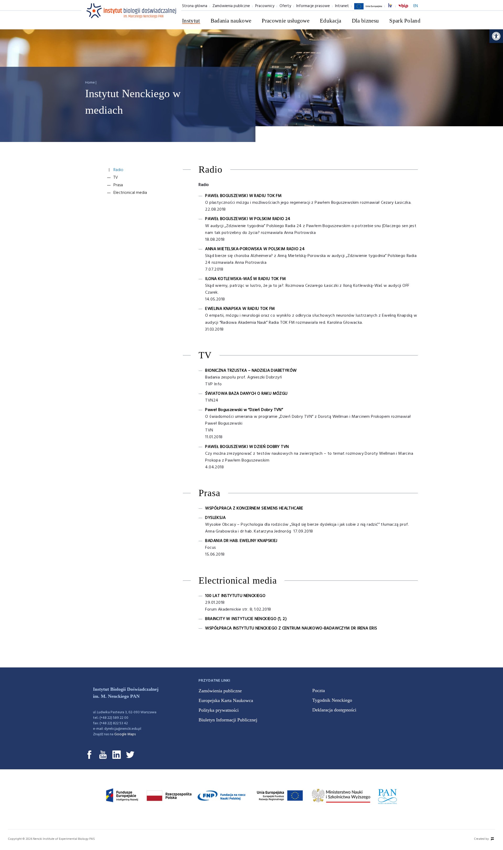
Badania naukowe (231, 21)
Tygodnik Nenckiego (332, 700)
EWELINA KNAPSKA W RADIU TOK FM (240, 308)
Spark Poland (404, 21)
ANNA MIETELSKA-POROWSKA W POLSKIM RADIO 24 (255, 249)
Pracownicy (264, 6)
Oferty (285, 6)
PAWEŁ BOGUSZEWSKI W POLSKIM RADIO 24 (247, 219)
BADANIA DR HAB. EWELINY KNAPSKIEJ (241, 541)
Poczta (318, 690)
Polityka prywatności (219, 710)
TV (115, 177)
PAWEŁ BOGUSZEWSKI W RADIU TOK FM (243, 196)
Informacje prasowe (313, 6)
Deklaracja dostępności (334, 709)
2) (285, 619)
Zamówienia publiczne (231, 6)
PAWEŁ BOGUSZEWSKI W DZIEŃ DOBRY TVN (247, 446)
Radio (118, 170)
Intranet (342, 6)
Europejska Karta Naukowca (226, 700)
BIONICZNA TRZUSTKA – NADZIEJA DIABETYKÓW (251, 370)
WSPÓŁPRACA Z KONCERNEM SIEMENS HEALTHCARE (254, 508)
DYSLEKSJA (215, 517)
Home (90, 83)
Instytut (191, 21)
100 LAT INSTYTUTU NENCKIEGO (235, 596)
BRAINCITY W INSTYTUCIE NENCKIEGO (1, (244, 619)
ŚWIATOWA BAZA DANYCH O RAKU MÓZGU (246, 393)
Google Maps (125, 734)
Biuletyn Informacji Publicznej (228, 719)
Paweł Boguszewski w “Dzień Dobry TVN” (244, 410)
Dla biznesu (365, 21)
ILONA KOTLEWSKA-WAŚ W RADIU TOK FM (245, 279)
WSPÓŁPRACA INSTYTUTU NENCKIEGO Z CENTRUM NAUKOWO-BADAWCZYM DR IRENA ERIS (291, 628)
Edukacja (330, 21)
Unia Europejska (368, 9)
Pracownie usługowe (285, 21)
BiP (403, 9)
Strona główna (194, 6)
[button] (496, 36)
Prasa (118, 185)
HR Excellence (393, 6)
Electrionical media (130, 193)
